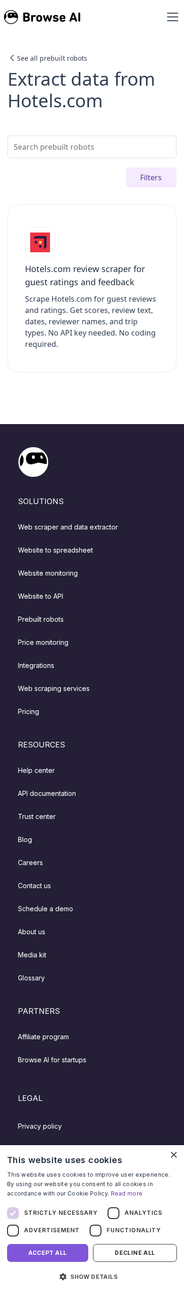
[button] (170, 17)
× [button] (173, 1155)
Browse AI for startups (52, 1060)
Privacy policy (40, 1126)
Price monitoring (43, 642)
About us (31, 932)
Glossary (31, 978)
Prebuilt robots (41, 619)
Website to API (40, 596)
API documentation (47, 793)
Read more (127, 1193)
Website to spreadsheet (55, 550)
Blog (25, 839)
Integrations (36, 665)
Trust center (37, 816)
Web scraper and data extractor (68, 527)
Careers (30, 863)
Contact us (34, 886)
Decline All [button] (135, 1252)
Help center (36, 770)
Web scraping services (54, 688)
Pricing (28, 711)
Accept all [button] (47, 1252)
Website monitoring (48, 573)
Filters (151, 177)
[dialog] (92, 1218)
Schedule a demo (45, 909)
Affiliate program (43, 1037)
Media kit (32, 955)
